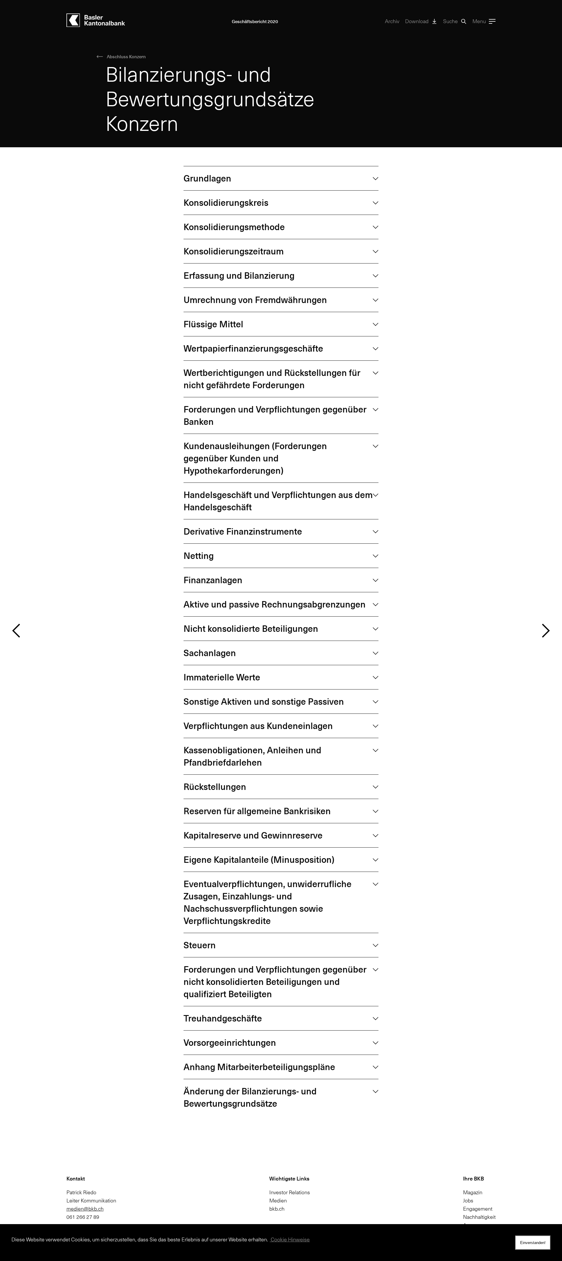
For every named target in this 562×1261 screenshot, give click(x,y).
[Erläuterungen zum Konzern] (16, 630)
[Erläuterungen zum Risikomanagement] (546, 630)
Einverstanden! (533, 1243)
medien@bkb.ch (85, 1209)
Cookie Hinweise (290, 1239)
